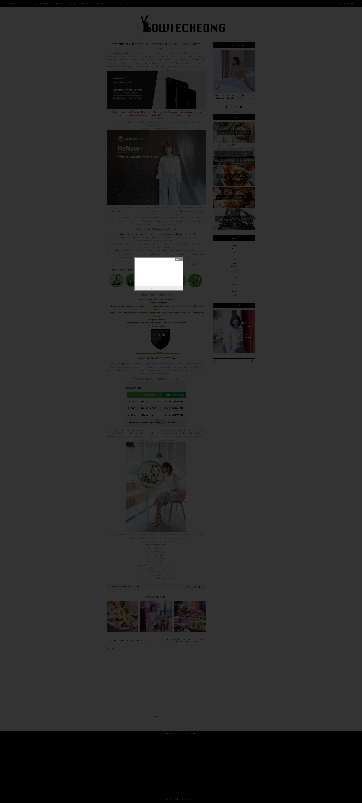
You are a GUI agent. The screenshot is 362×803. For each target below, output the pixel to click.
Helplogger (162, 289)
